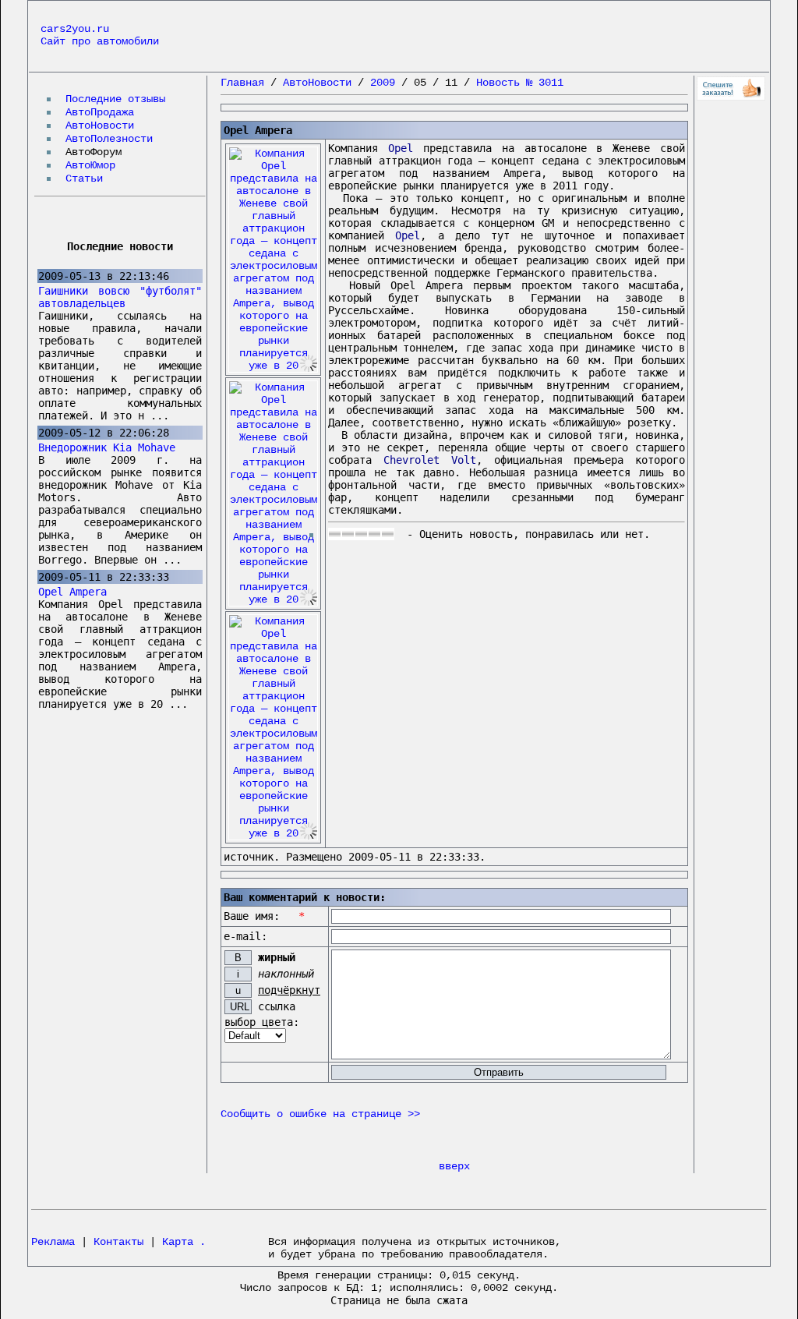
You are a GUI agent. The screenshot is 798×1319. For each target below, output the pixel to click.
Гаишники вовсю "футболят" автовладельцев (120, 297)
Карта (177, 1242)
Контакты (118, 1242)
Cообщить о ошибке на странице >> (320, 1114)
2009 (382, 82)
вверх (454, 1166)
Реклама (53, 1242)
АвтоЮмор (90, 165)
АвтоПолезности (109, 139)
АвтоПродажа (99, 112)
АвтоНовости (99, 125)
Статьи (84, 178)
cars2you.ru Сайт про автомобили (100, 35)
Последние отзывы (115, 99)
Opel (400, 148)
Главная (242, 82)
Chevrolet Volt (429, 460)
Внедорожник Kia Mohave (106, 447)
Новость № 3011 (519, 82)
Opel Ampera (72, 591)
